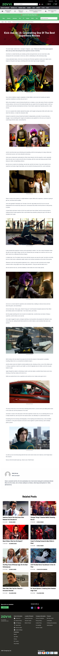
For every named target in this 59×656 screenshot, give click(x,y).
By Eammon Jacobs (13, 543)
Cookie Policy (39, 622)
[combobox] (26, 4)
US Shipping (18, 622)
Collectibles (49, 620)
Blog (5, 21)
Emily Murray (15, 473)
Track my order (19, 627)
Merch (32, 18)
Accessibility (38, 625)
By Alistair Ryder (12, 593)
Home (2, 21)
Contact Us (18, 618)
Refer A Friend (28, 622)
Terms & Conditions (40, 618)
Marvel (15, 634)
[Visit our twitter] (35, 608)
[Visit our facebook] (32, 608)
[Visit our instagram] (38, 608)
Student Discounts (28, 618)
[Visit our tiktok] (42, 608)
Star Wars (16, 636)
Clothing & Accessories (52, 622)
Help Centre (18, 625)
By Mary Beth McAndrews (42, 569)
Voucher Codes (28, 620)
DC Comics (16, 641)
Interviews (15, 18)
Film (20, 18)
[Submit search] (36, 4)
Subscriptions (50, 625)
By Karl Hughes (12, 522)
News (4, 18)
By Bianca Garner (12, 569)
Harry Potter (16, 643)
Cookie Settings (19, 629)
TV (23, 18)
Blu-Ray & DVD (50, 618)
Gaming (27, 18)
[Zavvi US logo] (7, 4)
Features (8, 18)
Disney (15, 638)
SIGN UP (5, 607)
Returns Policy (19, 620)
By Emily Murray (40, 522)
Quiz (37, 18)
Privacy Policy (39, 620)
